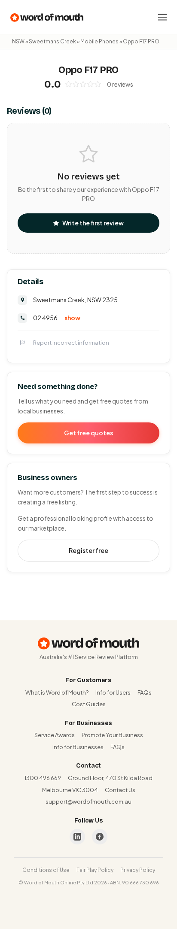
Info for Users (113, 692)
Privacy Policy (137, 870)
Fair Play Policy (94, 870)
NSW (18, 41)
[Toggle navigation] (162, 17)
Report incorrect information (71, 342)
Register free (88, 550)
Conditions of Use (46, 870)
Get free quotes (88, 433)
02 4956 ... (56, 318)
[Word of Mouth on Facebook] (99, 836)
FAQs (144, 692)
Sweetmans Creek (52, 41)
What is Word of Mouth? (56, 692)
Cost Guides (89, 704)
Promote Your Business (112, 735)
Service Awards (54, 735)
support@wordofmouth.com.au (88, 801)
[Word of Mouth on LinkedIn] (77, 836)
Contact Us (120, 789)
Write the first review (93, 223)
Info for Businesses (78, 747)
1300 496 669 (42, 777)
